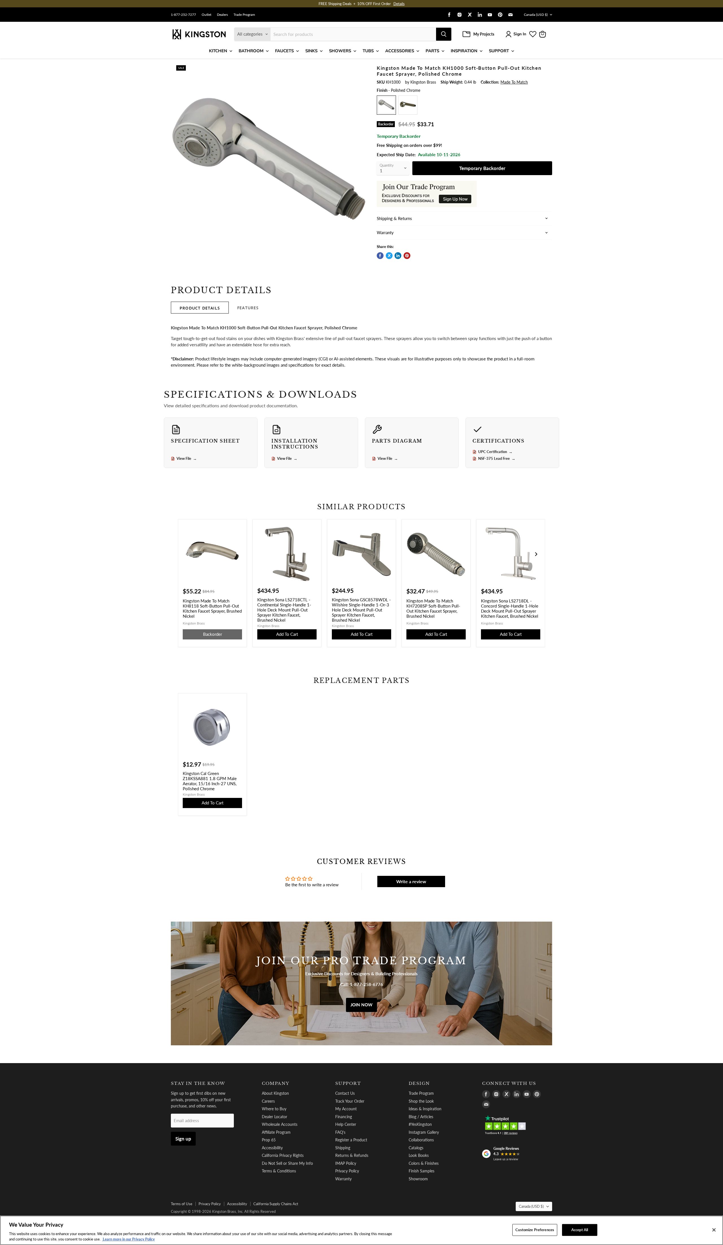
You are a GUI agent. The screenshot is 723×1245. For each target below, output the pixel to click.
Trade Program (244, 15)
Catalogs (416, 1147)
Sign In (519, 34)
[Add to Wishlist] (357, 69)
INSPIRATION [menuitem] (464, 51)
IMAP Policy (345, 1163)
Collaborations (421, 1139)
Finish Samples (421, 1170)
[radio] (386, 105)
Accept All (579, 1229)
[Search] (443, 34)
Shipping (342, 1147)
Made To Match (514, 82)
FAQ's (340, 1132)
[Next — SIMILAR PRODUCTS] (536, 554)
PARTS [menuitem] (432, 51)
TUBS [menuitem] (368, 51)
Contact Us (345, 1093)
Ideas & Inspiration (425, 1108)
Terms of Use (181, 1204)
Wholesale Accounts (279, 1124)
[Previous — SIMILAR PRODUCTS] (187, 554)
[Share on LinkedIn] (398, 255)
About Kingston (275, 1093)
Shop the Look (421, 1101)
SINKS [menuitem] (311, 51)
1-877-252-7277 (183, 15)
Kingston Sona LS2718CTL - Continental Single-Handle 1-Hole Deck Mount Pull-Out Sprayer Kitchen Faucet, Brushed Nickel (284, 609)
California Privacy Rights (283, 1155)
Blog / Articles (421, 1116)
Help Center (345, 1124)
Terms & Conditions (279, 1170)
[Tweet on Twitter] (389, 255)
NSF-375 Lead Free (496, 458)
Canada (536, 14)
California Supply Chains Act (275, 1204)
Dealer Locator (274, 1116)
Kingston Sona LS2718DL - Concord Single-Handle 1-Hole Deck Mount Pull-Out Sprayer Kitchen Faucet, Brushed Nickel (509, 608)
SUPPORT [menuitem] (499, 51)
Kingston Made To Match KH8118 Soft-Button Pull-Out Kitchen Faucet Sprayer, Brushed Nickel (212, 608)
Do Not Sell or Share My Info (287, 1163)
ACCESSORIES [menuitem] (399, 51)
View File (187, 458)
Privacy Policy (347, 1170)
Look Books (419, 1155)
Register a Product (351, 1139)
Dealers (222, 15)
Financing (343, 1116)
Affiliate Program (276, 1132)
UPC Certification (495, 452)
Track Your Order (349, 1101)
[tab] (200, 308)
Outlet (206, 15)
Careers (268, 1101)
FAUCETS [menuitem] (284, 51)
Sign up (183, 1139)
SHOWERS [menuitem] (340, 51)
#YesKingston (420, 1124)
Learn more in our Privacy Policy (128, 1239)
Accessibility (272, 1147)
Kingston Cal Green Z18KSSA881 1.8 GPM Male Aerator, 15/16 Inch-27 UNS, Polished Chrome (210, 781)
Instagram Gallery (424, 1132)
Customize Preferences (534, 1229)
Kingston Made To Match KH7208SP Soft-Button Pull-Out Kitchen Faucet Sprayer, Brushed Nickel (433, 608)
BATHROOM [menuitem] (251, 51)
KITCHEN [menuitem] (218, 51)
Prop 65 (269, 1139)
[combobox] (353, 34)
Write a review (411, 881)
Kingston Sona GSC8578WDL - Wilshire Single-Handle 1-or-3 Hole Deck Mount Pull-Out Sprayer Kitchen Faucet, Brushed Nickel (361, 609)
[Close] (714, 1230)
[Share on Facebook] (380, 255)
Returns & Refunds (351, 1155)
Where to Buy (274, 1108)
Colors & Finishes (424, 1163)
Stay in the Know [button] (198, 1083)
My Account (346, 1108)
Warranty (343, 1178)
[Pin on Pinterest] (407, 255)
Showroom (418, 1178)
